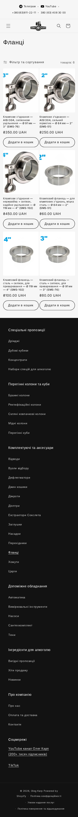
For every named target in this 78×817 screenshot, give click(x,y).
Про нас (14, 705)
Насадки (14, 533)
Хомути (13, 562)
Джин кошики (17, 487)
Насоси (13, 616)
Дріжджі (13, 341)
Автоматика (16, 597)
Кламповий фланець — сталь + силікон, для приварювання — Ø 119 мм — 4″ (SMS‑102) (20, 284)
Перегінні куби (19, 432)
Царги (12, 571)
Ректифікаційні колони (24, 404)
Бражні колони (19, 395)
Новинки (14, 679)
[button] (8, 25)
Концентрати (17, 359)
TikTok (13, 765)
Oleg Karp (37, 790)
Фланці (13, 552)
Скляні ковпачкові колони (27, 414)
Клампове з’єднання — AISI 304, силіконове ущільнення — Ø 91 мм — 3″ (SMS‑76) (19, 121)
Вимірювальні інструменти (27, 606)
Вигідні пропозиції (21, 661)
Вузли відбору (18, 468)
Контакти (14, 724)
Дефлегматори (19, 477)
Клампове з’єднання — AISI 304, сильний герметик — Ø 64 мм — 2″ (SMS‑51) (56, 121)
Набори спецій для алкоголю (29, 369)
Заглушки (15, 524)
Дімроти (14, 496)
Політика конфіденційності (46, 796)
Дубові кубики (18, 350)
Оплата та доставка (22, 715)
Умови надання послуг (41, 802)
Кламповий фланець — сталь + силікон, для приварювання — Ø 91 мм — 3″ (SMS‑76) (56, 284)
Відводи (14, 459)
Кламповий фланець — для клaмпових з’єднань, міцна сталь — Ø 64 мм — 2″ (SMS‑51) (57, 203)
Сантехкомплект (20, 625)
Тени (11, 634)
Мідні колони (17, 423)
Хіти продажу (18, 670)
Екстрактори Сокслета (24, 515)
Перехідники (17, 543)
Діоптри (14, 505)
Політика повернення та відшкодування (41, 808)
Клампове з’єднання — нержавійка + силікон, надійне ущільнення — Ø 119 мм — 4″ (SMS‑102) (19, 203)
